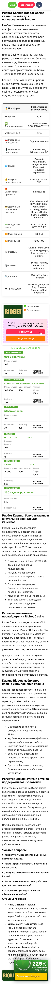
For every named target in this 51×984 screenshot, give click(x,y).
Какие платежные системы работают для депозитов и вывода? (24, 883)
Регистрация (26, 5)
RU (39, 5)
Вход (12, 5)
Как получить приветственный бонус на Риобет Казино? (24, 856)
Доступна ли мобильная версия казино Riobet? (25, 874)
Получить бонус (26, 338)
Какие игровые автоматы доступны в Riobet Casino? (24, 865)
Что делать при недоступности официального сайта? (21, 892)
